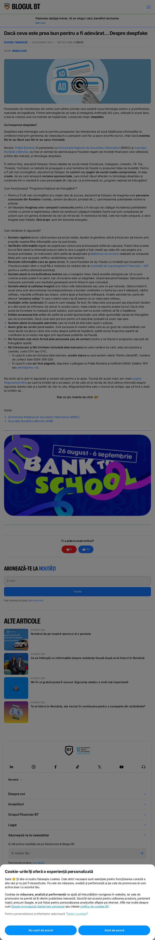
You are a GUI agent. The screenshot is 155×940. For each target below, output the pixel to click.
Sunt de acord (114, 930)
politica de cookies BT (94, 906)
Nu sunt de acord (41, 930)
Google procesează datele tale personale (38, 906)
